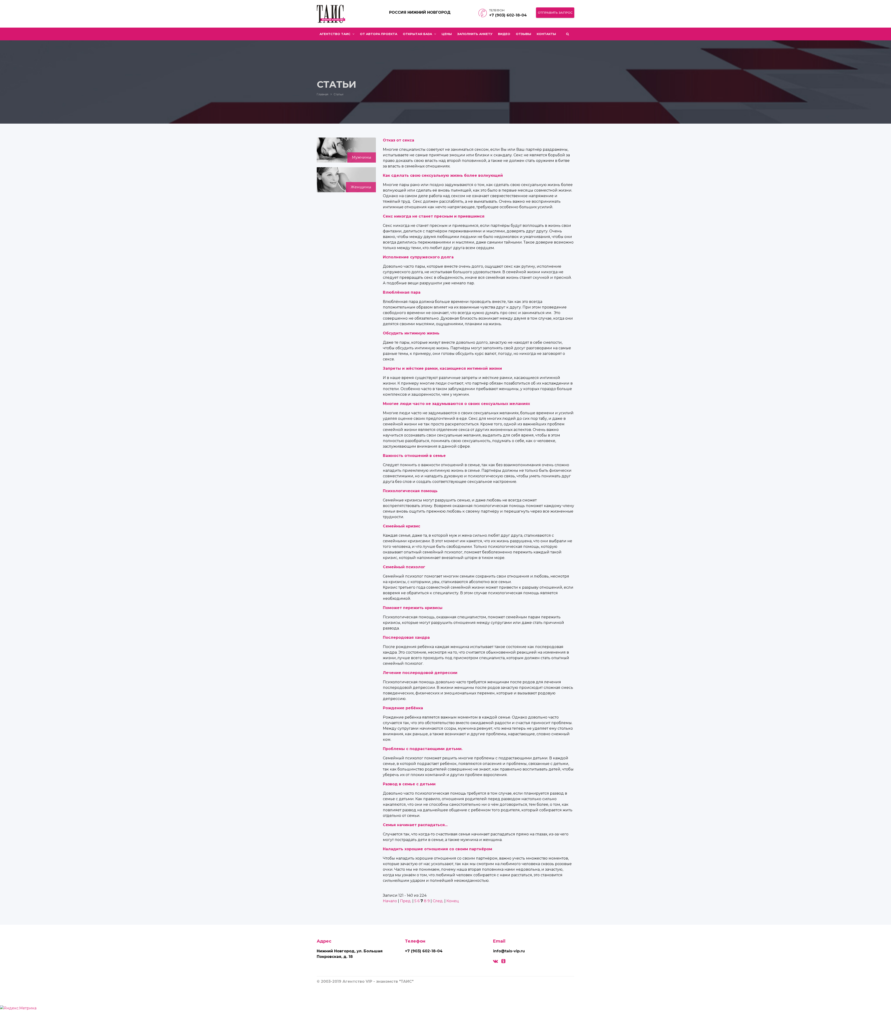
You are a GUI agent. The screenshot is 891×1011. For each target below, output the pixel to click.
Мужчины (361, 157)
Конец (452, 901)
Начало (390, 901)
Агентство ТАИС (335, 34)
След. (438, 901)
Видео (504, 34)
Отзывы (523, 34)
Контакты (546, 34)
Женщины (361, 187)
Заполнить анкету (474, 34)
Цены (447, 34)
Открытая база (418, 34)
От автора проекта (378, 34)
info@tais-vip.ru (509, 951)
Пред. (405, 901)
